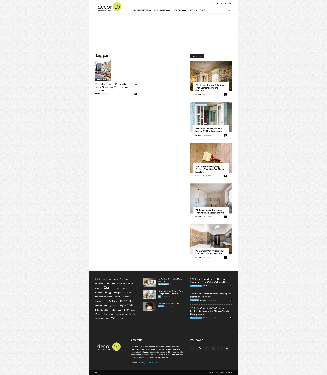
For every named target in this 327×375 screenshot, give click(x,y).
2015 (97, 279)
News (211, 373)
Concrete (98, 288)
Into (105, 306)
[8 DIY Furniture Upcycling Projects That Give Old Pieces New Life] (211, 158)
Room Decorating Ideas (119, 314)
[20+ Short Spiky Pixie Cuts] (149, 306)
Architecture (112, 283)
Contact (200, 10)
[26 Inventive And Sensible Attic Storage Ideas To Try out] (149, 294)
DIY (191, 10)
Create (125, 288)
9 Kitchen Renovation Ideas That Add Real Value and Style (209, 211)
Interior (98, 306)
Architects (100, 283)
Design (108, 292)
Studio (132, 314)
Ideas (132, 301)
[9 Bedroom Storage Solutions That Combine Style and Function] (211, 76)
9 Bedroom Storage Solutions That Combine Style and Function (209, 88)
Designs (117, 292)
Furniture (117, 296)
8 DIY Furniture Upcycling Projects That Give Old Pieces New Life (209, 169)
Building (122, 283)
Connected (113, 287)
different (127, 292)
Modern (113, 310)
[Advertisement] (163, 33)
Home (98, 301)
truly (97, 318)
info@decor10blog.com (150, 363)
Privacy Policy (219, 373)
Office (120, 310)
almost (116, 279)
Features (102, 297)
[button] (229, 10)
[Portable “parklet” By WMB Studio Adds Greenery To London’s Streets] (116, 70)
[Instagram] (213, 3)
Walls (108, 318)
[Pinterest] (217, 3)
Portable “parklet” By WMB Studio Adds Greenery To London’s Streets (116, 87)
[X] (225, 3)
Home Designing (110, 301)
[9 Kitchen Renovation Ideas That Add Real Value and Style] (211, 198)
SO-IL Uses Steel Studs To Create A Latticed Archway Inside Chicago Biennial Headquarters (210, 311)
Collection (130, 283)
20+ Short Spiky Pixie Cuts (168, 303)
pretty (133, 310)
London (104, 309)
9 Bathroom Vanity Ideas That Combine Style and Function (209, 252)
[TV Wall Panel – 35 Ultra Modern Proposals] (149, 282)
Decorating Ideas (142, 10)
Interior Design (162, 10)
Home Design (180, 10)
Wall (102, 318)
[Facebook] (209, 3)
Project (99, 314)
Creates (98, 292)
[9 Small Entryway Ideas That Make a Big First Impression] (211, 117)
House (123, 300)
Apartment (124, 279)
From (109, 297)
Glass (132, 297)
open (126, 309)
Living (97, 310)
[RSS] (221, 3)
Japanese (112, 306)
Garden (126, 297)
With (114, 318)
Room (107, 314)
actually (104, 279)
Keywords (125, 305)
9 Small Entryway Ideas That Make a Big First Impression (209, 130)
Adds (110, 279)
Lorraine (198, 94)
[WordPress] (230, 3)
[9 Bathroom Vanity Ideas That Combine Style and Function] (211, 239)
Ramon (97, 93)
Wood (121, 318)
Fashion (160, 306)
